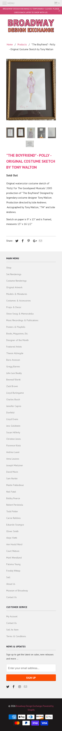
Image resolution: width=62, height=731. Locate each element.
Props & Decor (13, 307)
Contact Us (11, 597)
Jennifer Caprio (13, 406)
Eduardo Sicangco (15, 524)
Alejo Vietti (11, 537)
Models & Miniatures (16, 293)
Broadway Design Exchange (29, 706)
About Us (10, 583)
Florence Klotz (13, 445)
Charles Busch (13, 399)
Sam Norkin (12, 478)
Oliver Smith (12, 531)
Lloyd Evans (12, 419)
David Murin (12, 471)
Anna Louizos (12, 458)
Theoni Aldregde (14, 353)
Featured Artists (14, 346)
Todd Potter (12, 511)
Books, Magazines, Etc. (17, 333)
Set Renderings (13, 274)
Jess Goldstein (13, 425)
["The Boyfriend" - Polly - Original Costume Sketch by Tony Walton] (31, 89)
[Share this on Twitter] (16, 241)
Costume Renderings (16, 280)
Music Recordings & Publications (22, 320)
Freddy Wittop (13, 570)
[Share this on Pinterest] (28, 241)
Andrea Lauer (13, 452)
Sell (8, 577)
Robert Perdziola (14, 504)
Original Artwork (14, 287)
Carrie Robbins (13, 518)
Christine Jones (13, 438)
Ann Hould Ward (14, 544)
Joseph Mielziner (14, 465)
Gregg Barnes (13, 366)
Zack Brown (12, 386)
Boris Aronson (13, 359)
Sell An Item (12, 629)
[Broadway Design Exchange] (31, 26)
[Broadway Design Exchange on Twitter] (8, 687)
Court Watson (12, 550)
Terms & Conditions (16, 636)
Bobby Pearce (13, 498)
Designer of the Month (17, 340)
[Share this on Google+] (34, 241)
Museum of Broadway (17, 590)
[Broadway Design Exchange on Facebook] (14, 687)
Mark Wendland (14, 557)
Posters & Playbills (15, 326)
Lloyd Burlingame (15, 392)
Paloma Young (13, 564)
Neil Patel (11, 491)
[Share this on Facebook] (22, 241)
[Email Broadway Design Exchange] (26, 687)
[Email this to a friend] (40, 241)
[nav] (8, 3)
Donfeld (10, 412)
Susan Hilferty (13, 432)
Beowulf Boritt (13, 379)
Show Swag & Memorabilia (20, 313)
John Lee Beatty (14, 373)
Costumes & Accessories (18, 300)
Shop (8, 267)
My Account (11, 616)
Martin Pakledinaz (15, 485)
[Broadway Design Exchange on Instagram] (20, 687)
